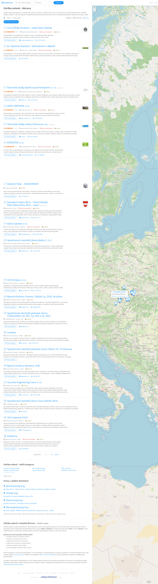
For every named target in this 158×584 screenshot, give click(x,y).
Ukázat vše (7, 476)
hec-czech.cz (25, 395)
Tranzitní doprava (18, 555)
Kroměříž (7, 496)
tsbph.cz (23, 100)
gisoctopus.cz (25, 290)
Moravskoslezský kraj (17, 507)
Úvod (19, 573)
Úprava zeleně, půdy (38, 470)
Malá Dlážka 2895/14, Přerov (28, 146)
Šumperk (33, 503)
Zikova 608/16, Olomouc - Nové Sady (15, 352)
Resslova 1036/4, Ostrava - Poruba (14, 369)
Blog (60, 577)
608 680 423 (36, 307)
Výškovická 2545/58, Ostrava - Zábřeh (15, 300)
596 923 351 (36, 376)
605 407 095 (24, 58)
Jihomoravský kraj (15, 486)
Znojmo (53, 489)
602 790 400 (38, 234)
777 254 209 (24, 196)
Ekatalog (9, 3)
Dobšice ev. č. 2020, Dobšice (29, 50)
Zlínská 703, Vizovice (26, 110)
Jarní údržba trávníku (38, 468)
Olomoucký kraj (14, 500)
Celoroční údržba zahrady (11, 468)
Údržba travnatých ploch (11, 470)
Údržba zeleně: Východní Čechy (12, 514)
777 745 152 (37, 290)
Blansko (6, 489)
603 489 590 (38, 118)
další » (57, 454)
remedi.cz (24, 411)
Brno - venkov (25, 489)
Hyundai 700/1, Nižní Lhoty (12, 385)
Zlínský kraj (12, 493)
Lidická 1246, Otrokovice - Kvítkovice (15, 283)
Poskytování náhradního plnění (13, 564)
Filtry (87, 18)
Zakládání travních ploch (68, 470)
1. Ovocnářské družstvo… (119, 292)
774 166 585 (41, 40)
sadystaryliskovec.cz (27, 40)
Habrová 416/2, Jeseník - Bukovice (14, 421)
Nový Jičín (31, 510)
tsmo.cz (23, 137)
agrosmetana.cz (26, 118)
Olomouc (13, 503)
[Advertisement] (46, 72)
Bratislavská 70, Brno (10, 208)
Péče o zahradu (66, 468)
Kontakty (54, 573)
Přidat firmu (40, 573)
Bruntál (6, 510)
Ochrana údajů (63, 573)
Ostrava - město (48, 510)
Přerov (27, 503)
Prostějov (20, 503)
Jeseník (6, 503)
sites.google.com (26, 430)
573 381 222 (34, 100)
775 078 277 (35, 343)
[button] (115, 303)
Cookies (72, 573)
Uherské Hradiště (17, 496)
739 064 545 (36, 251)
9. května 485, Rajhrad (11, 188)
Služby (9, 18)
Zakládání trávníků (9, 472)
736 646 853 (24, 449)
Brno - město (15, 489)
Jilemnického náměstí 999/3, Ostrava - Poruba (17, 243)
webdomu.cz (25, 251)
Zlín (31, 496)
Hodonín (40, 489)
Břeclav (34, 489)
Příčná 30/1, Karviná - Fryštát (13, 439)
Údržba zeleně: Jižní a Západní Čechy (55, 514)
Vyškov (47, 489)
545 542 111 (37, 218)
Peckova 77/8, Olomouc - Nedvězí (14, 335)
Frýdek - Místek (15, 510)
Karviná (25, 510)
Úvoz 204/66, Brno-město (12, 404)
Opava (38, 510)
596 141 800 (36, 395)
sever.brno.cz (25, 218)
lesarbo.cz (24, 343)
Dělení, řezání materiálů (46, 555)
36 (52, 454)
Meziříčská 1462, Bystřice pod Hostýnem (31, 91)
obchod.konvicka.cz (27, 155)
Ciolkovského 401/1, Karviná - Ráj (14, 319)
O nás (47, 573)
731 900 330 (40, 155)
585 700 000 (33, 137)
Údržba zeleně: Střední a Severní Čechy (33, 514)
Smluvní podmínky (28, 573)
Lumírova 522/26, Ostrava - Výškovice (15, 227)
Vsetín (27, 496)
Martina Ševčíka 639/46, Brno (30, 32)
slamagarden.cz (26, 234)
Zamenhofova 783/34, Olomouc (29, 128)
